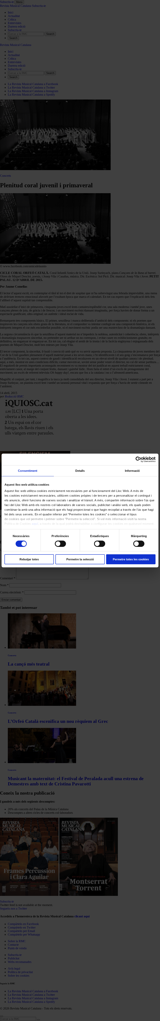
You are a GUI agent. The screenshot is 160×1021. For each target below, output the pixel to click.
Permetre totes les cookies (131, 559)
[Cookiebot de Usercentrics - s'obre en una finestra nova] (138, 459)
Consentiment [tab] (27, 470)
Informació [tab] (132, 470)
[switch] (60, 544)
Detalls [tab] (80, 470)
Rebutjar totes (29, 559)
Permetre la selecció (80, 559)
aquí (35, 523)
